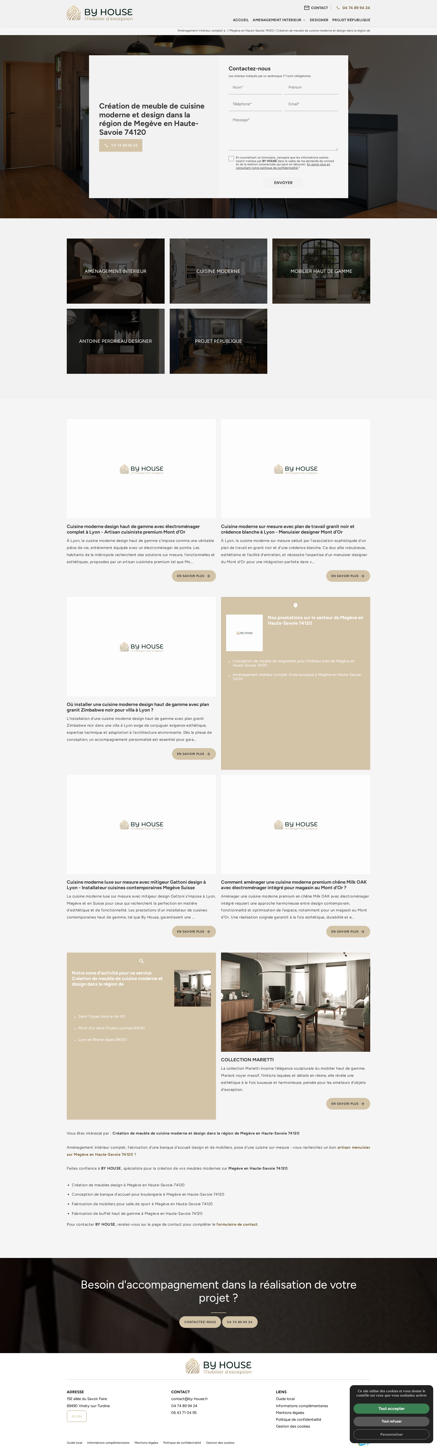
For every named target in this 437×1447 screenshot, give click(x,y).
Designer (319, 20)
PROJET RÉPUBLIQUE (218, 341)
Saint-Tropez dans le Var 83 (101, 1016)
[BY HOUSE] (100, 13)
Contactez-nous (200, 1322)
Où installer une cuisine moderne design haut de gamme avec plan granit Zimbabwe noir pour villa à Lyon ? (138, 707)
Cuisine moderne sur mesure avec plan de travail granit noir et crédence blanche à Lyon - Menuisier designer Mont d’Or (288, 529)
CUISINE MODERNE (218, 271)
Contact (319, 8)
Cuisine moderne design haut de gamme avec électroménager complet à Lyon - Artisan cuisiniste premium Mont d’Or (133, 529)
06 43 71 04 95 (184, 1412)
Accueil (241, 20)
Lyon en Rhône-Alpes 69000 (102, 1039)
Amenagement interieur (277, 20)
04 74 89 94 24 (356, 8)
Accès (77, 1416)
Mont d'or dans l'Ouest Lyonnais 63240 (111, 1028)
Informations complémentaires (302, 1406)
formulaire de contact (237, 1224)
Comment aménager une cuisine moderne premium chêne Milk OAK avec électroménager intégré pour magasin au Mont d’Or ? (294, 884)
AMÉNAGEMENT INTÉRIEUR (115, 271)
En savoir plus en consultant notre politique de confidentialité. (283, 166)
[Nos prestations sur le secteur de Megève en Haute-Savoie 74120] (244, 633)
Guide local (285, 1399)
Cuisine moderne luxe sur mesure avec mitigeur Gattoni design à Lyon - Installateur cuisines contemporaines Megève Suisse (136, 884)
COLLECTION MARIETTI (247, 1059)
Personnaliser (391, 1434)
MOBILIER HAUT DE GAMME (321, 271)
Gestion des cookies (293, 1426)
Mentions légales (290, 1412)
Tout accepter (392, 1408)
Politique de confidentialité (298, 1419)
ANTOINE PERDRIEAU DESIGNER (115, 341)
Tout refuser (392, 1421)
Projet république (351, 20)
